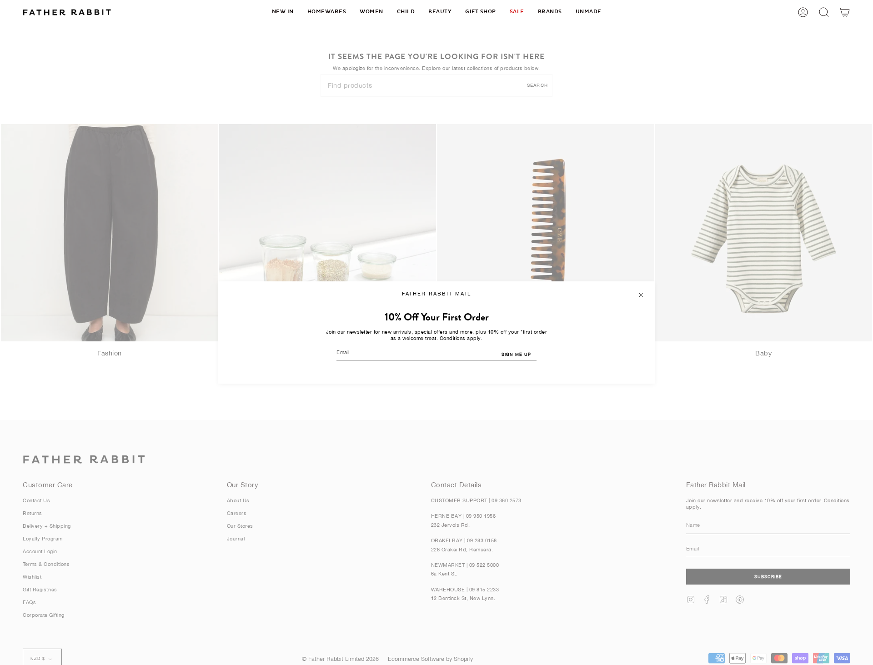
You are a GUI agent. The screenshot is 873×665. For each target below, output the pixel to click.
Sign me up (516, 354)
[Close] (641, 295)
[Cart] (844, 12)
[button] (327, 12)
